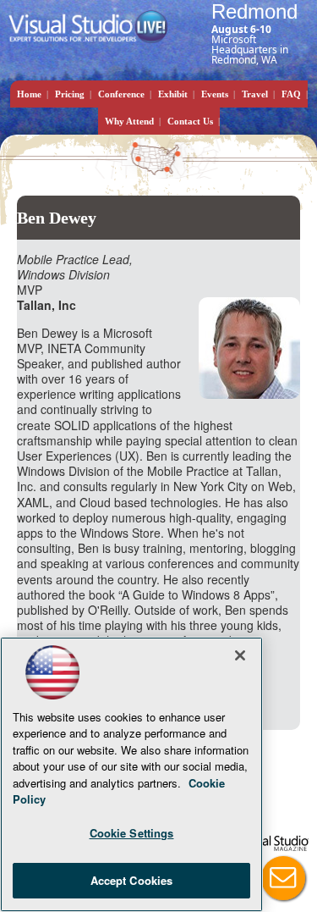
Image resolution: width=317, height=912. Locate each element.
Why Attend (129, 121)
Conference (121, 94)
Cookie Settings (132, 833)
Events (214, 94)
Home (29, 94)
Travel (255, 94)
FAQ (291, 94)
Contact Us (190, 121)
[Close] (240, 655)
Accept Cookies (131, 880)
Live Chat (283, 878)
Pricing (70, 94)
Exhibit (173, 94)
